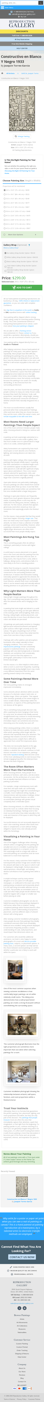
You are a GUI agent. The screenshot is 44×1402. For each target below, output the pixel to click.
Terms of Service (9, 1399)
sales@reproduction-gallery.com (22, 1303)
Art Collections (22, 1326)
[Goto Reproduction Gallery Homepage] (2, 73)
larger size (29, 518)
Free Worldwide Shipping (22, 44)
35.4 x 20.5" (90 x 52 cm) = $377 (17, 203)
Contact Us (22, 1381)
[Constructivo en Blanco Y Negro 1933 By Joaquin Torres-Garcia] (22, 1196)
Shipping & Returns (22, 1354)
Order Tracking (22, 1350)
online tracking (31, 312)
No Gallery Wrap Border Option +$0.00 (21, 253)
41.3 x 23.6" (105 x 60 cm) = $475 (18, 216)
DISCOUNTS (22, 31)
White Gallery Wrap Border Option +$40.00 (22, 257)
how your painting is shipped (23, 326)
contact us (28, 333)
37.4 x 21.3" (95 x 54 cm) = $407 (17, 207)
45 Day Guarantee (22, 39)
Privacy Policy (21, 1399)
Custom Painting (22, 1344)
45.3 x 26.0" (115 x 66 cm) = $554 (18, 224)
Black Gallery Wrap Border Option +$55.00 (22, 261)
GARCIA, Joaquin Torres (30, 73)
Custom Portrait (22, 1347)
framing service (25, 331)
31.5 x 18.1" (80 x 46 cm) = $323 (17, 194)
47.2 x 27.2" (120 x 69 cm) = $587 (18, 228)
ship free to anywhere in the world (18, 310)
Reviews (22, 1375)
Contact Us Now (22, 1257)
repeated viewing (17, 755)
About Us (22, 1368)
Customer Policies (34, 1399)
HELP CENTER (22, 48)
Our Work (22, 1372)
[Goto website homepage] (22, 27)
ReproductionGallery (22, 1284)
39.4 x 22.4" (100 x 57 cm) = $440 (18, 211)
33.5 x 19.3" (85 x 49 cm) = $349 (17, 199)
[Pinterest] (25, 1308)
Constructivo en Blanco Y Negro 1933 (15, 78)
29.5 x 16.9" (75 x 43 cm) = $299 (17, 190)
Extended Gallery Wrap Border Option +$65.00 (20, 271)
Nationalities (22, 1332)
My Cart (23, 17)
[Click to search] (40, 3)
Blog (22, 1378)
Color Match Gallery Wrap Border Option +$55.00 (21, 267)
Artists (22, 1319)
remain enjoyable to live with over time (18, 416)
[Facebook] (19, 1308)
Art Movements (22, 1322)
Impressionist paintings (12, 647)
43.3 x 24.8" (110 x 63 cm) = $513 (18, 220)
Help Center (22, 1357)
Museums (22, 1329)
